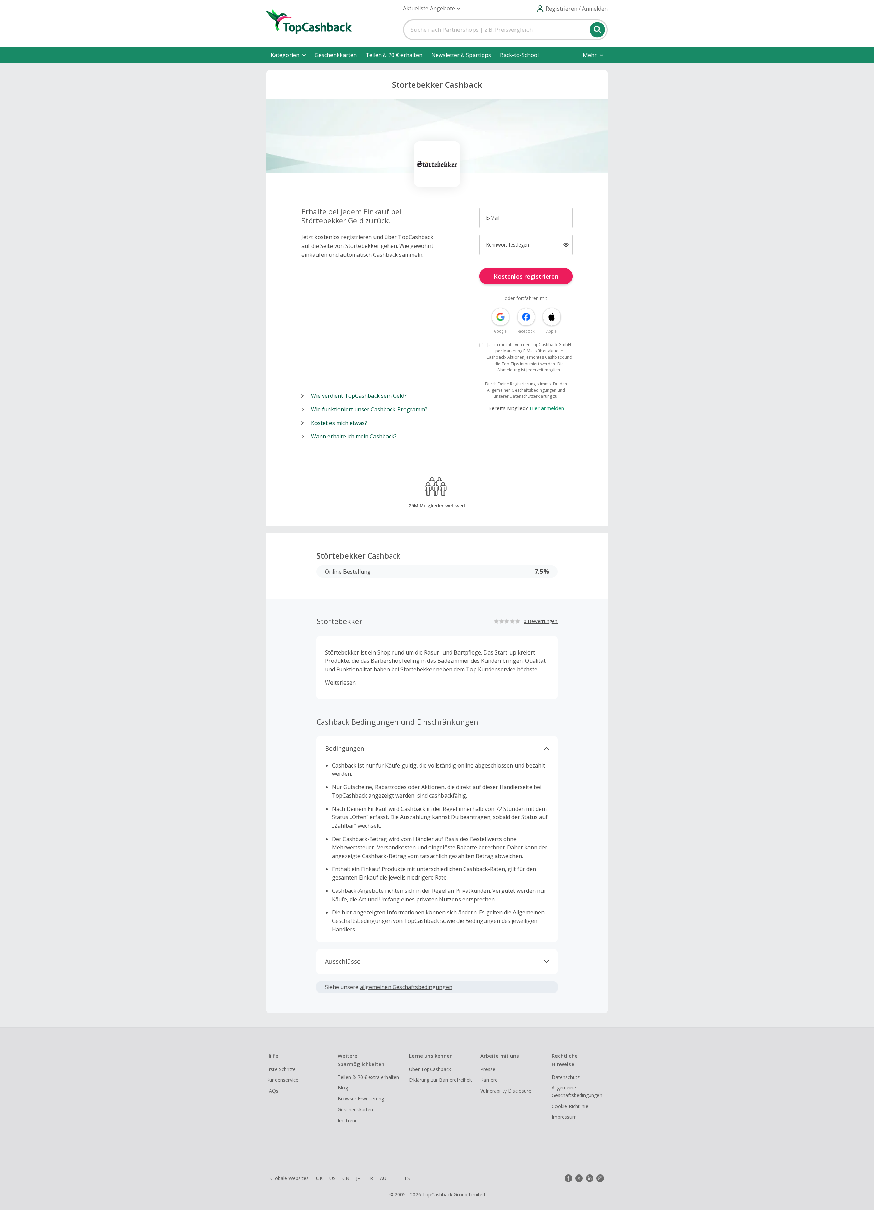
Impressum (564, 1117)
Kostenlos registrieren (526, 276)
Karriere (489, 1080)
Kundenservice (282, 1080)
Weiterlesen (340, 682)
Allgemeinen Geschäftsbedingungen (521, 390)
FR (370, 1178)
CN (345, 1178)
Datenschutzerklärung (531, 396)
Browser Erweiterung (361, 1098)
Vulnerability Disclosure (505, 1090)
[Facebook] (568, 1178)
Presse (487, 1069)
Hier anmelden (547, 408)
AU (383, 1178)
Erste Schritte (281, 1069)
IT (395, 1178)
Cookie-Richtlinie (570, 1106)
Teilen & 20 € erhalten (394, 55)
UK (319, 1178)
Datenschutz (566, 1077)
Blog (343, 1087)
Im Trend (348, 1120)
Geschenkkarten (336, 55)
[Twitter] (579, 1178)
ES (407, 1178)
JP (358, 1178)
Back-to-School (519, 55)
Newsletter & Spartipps (461, 55)
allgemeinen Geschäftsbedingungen (406, 987)
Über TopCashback (430, 1069)
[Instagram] (600, 1178)
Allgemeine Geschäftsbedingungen (577, 1091)
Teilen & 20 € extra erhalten (368, 1077)
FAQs (272, 1090)
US (332, 1178)
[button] (431, 8)
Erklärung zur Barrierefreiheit (440, 1080)
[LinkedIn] (589, 1178)
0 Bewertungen (541, 621)
